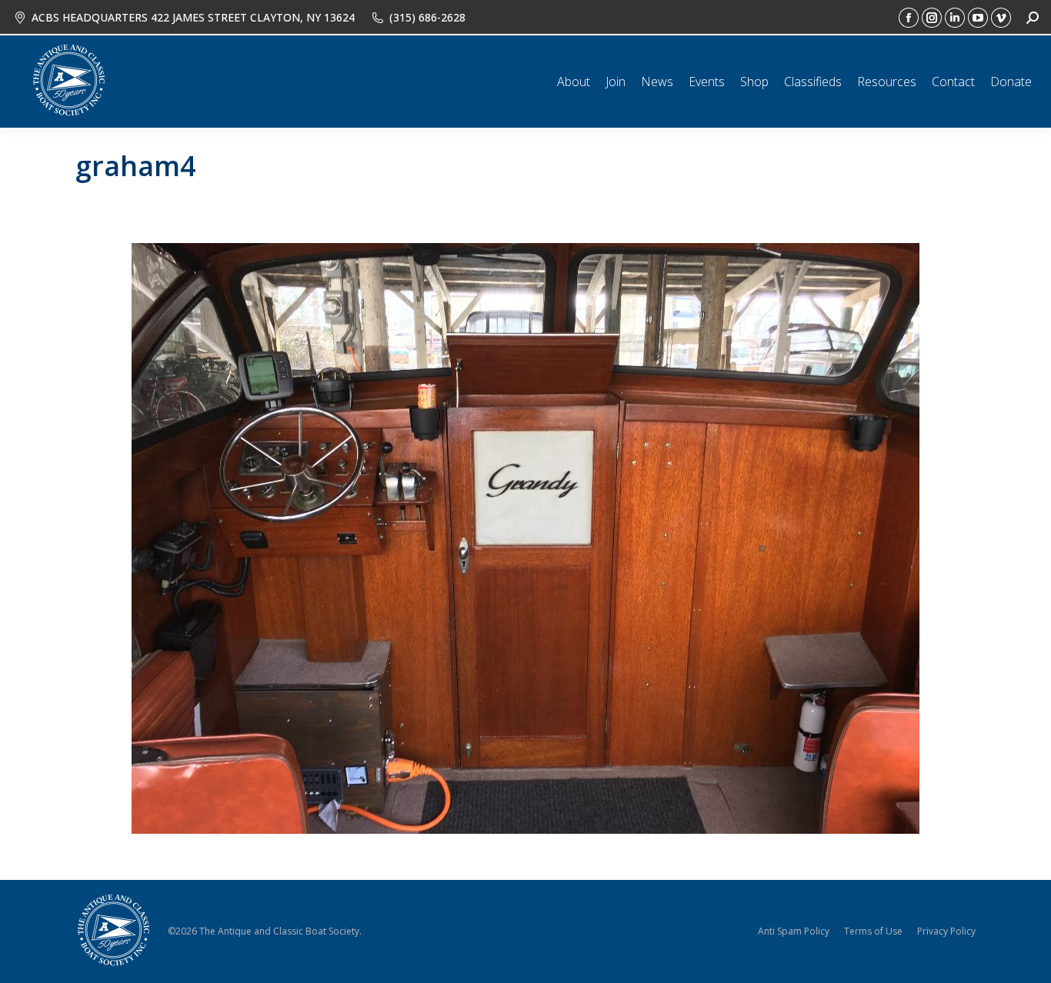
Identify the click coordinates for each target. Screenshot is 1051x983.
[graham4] (525, 538)
